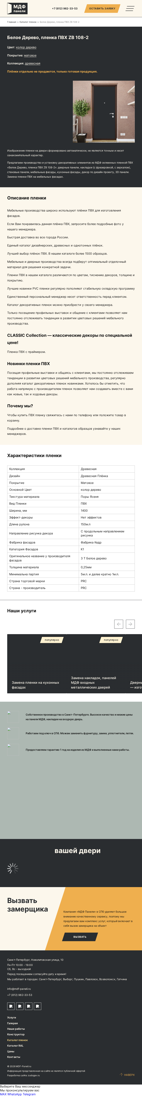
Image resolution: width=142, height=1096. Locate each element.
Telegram (29, 1094)
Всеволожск (107, 979)
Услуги (11, 1017)
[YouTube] (37, 1006)
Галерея (12, 1023)
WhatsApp (14, 1094)
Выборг (67, 979)
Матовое (30, 55)
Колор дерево (26, 47)
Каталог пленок (17, 1040)
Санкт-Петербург (50, 979)
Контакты (13, 1056)
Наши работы (16, 1028)
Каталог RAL (15, 1045)
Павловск (91, 979)
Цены (10, 1051)
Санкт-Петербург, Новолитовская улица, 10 (35, 959)
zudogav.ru (34, 1075)
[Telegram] (11, 1006)
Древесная (32, 63)
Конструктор (16, 1034)
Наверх (129, 1074)
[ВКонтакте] (28, 1006)
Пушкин (79, 979)
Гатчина (122, 979)
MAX (3, 1094)
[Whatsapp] (19, 1006)
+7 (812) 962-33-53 (19, 994)
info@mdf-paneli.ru (19, 988)
